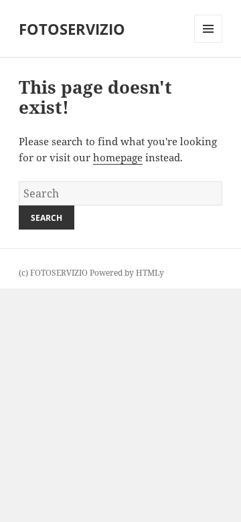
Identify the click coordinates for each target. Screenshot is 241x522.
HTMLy (150, 272)
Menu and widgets (208, 42)
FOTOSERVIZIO (72, 29)
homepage (118, 157)
